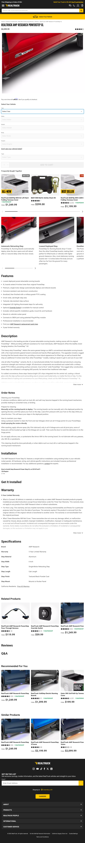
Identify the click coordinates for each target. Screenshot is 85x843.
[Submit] (81, 783)
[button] (42, 804)
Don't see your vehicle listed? (11, 149)
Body (2, 132)
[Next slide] (82, 211)
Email (4, 779)
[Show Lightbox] (42, 63)
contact (47, 464)
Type (2, 154)
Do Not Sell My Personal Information (40, 833)
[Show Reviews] (79, 29)
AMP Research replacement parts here (24, 324)
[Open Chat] (70, 6)
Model (3, 124)
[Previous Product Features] (2, 268)
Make (2, 116)
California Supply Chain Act (59, 833)
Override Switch (15, 308)
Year (2, 108)
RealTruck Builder (77, 2)
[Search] (81, 10)
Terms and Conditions (42, 837)
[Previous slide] (2, 211)
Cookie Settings (73, 833)
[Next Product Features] (35, 268)
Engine (3, 140)
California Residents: (15, 586)
